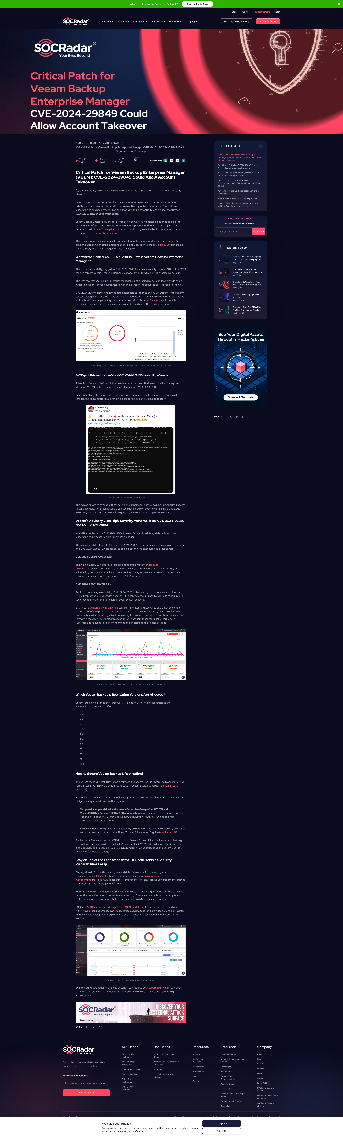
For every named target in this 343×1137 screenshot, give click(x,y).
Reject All (221, 1131)
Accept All (221, 1123)
